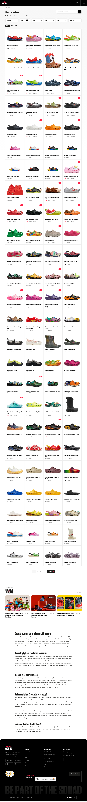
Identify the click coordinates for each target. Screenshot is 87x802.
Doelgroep (9, 20)
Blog (54, 3)
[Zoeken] (79, 11)
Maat (46, 20)
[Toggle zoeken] (77, 3)
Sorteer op (72, 20)
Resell (43, 3)
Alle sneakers (28, 752)
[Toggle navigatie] (83, 3)
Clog (11, 15)
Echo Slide (27, 15)
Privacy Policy (29, 797)
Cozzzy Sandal (21, 15)
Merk (22, 20)
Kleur (58, 20)
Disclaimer (23, 797)
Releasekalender (34, 3)
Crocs (7, 25)
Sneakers (23, 3)
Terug (6, 7)
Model (34, 20)
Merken (26, 763)
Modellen (27, 760)
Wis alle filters (14, 25)
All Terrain (15, 15)
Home (9, 7)
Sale (49, 3)
